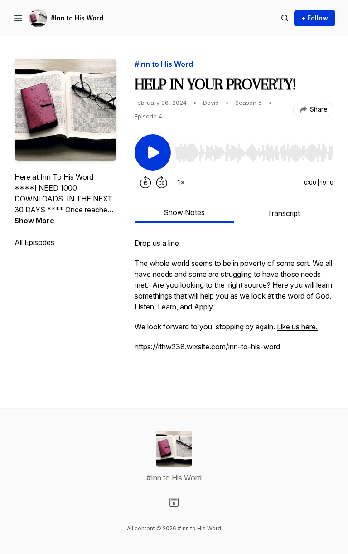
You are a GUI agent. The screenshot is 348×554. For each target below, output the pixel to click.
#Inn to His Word (77, 18)
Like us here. (297, 326)
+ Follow (314, 18)
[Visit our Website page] (174, 502)
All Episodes (34, 242)
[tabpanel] (234, 305)
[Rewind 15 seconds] (145, 182)
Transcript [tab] (283, 213)
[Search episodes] (285, 18)
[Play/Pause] (153, 152)
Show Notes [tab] (184, 212)
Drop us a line (157, 243)
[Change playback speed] (181, 182)
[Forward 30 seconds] (161, 182)
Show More (34, 220)
